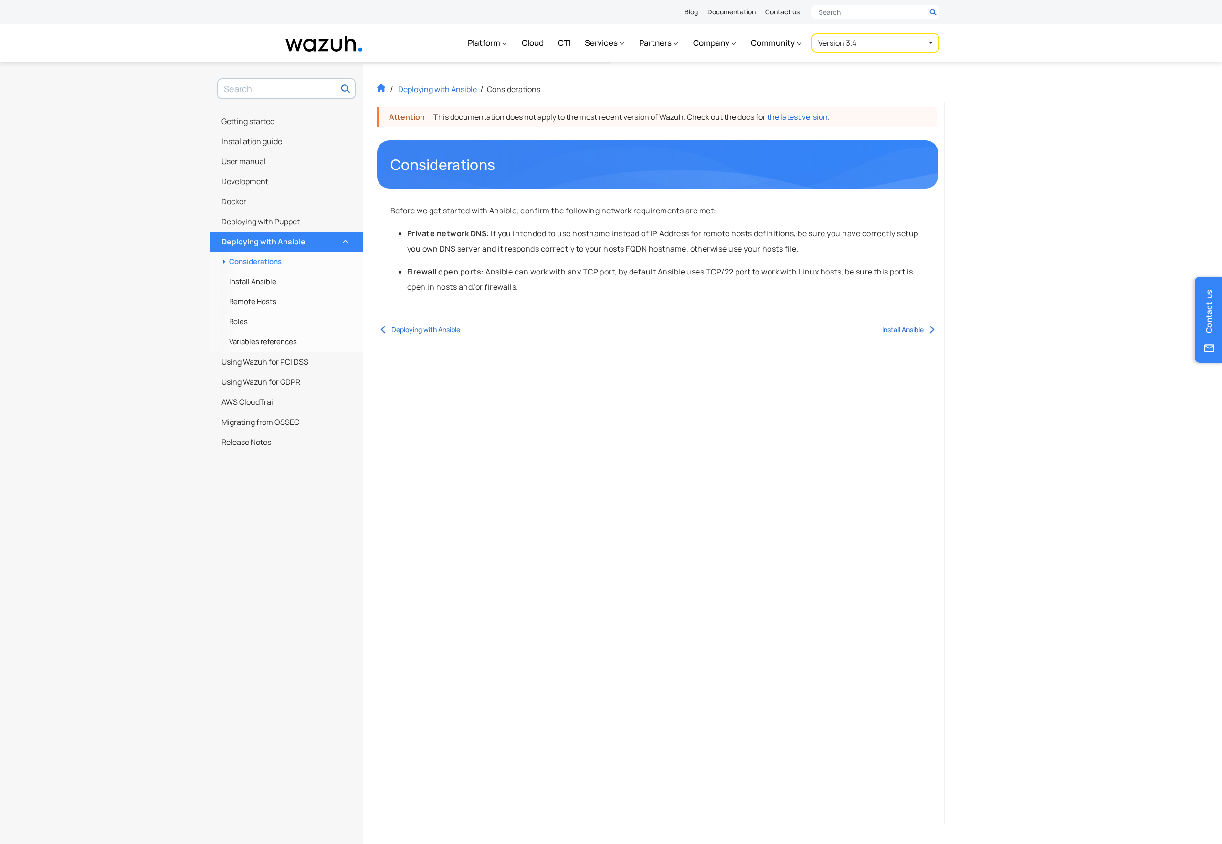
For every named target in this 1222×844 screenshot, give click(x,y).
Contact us (782, 11)
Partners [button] (656, 42)
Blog (691, 11)
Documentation (731, 11)
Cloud (533, 42)
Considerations (255, 261)
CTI (564, 42)
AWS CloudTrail (248, 402)
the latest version (797, 117)
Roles (238, 321)
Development (244, 181)
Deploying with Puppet (260, 221)
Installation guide (251, 141)
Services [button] (602, 42)
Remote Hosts (252, 301)
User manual (243, 161)
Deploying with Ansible (283, 239)
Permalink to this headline (500, 165)
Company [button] (712, 42)
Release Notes (246, 442)
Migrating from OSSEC (260, 422)
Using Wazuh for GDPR (260, 382)
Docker (233, 201)
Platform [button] (485, 42)
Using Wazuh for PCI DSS (264, 362)
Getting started (247, 121)
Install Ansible (252, 281)
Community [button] (773, 42)
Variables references (263, 342)
